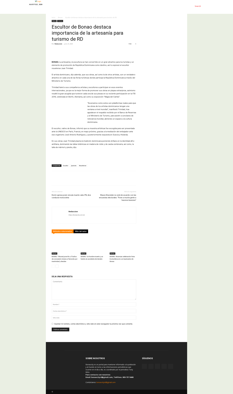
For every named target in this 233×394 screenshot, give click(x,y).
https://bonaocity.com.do (77, 215)
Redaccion (58, 44)
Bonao (54, 21)
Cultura (60, 21)
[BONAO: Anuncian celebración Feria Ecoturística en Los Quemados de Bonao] (123, 245)
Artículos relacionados (62, 231)
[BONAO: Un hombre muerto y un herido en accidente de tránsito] (94, 245)
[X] (170, 366)
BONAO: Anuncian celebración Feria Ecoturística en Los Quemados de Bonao (122, 259)
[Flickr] (151, 366)
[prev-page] (53, 266)
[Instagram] (157, 366)
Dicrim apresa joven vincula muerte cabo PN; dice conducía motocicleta (71, 196)
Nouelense (82, 165)
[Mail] (164, 366)
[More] (162, 53)
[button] (198, 6)
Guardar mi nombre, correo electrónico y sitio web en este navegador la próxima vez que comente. (93, 324)
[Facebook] (144, 366)
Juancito (73, 165)
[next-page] (57, 266)
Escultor (65, 165)
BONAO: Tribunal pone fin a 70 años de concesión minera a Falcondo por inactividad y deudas (64, 259)
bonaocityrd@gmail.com (106, 382)
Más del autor (81, 231)
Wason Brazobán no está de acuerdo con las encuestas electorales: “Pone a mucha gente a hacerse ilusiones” (117, 197)
